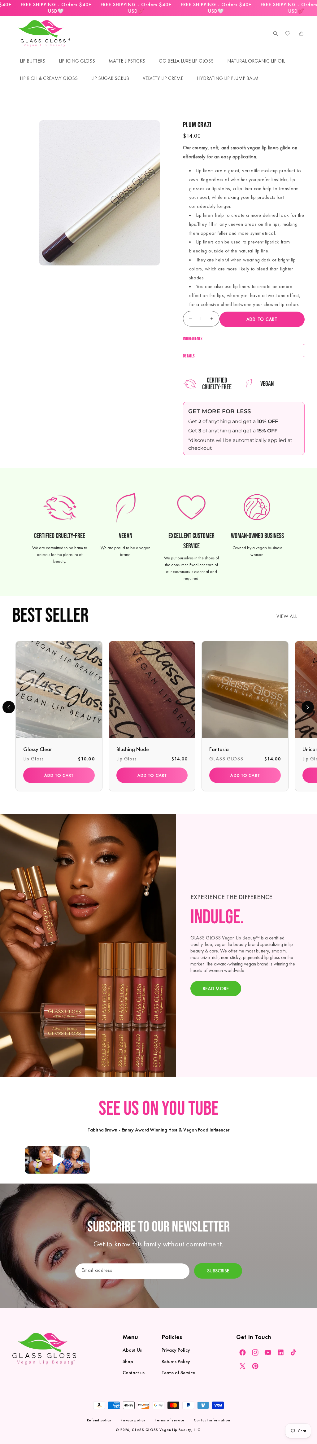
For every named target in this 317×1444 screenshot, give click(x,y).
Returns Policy (176, 1361)
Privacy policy (133, 1420)
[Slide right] (308, 707)
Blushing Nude (132, 749)
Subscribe (218, 1270)
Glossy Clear (37, 749)
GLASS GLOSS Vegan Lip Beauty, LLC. (166, 1429)
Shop (128, 1361)
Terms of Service (178, 1372)
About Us (132, 1350)
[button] (274, 33)
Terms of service (170, 1420)
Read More (216, 989)
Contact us (134, 1372)
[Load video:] (57, 1160)
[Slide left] (8, 707)
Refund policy (99, 1420)
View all (286, 616)
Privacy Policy (176, 1350)
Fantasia (219, 749)
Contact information (212, 1420)
